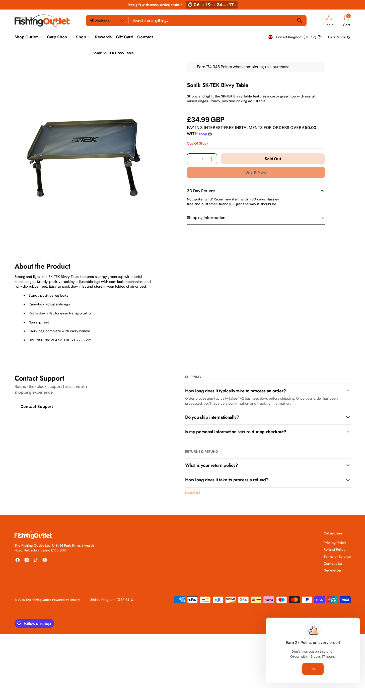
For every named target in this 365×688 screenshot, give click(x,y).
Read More (195, 108)
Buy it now (255, 172)
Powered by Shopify (66, 600)
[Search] (300, 21)
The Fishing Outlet (38, 600)
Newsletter (332, 570)
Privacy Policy (335, 542)
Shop (36, 53)
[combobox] (217, 20)
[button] (329, 21)
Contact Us (333, 563)
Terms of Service (337, 556)
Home (19, 53)
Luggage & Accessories (66, 53)
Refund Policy (334, 549)
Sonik (191, 78)
